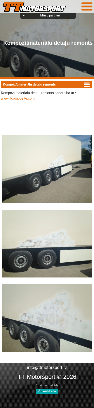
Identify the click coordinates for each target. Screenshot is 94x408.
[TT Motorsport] (34, 7)
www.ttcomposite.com (18, 98)
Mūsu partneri (50, 15)
